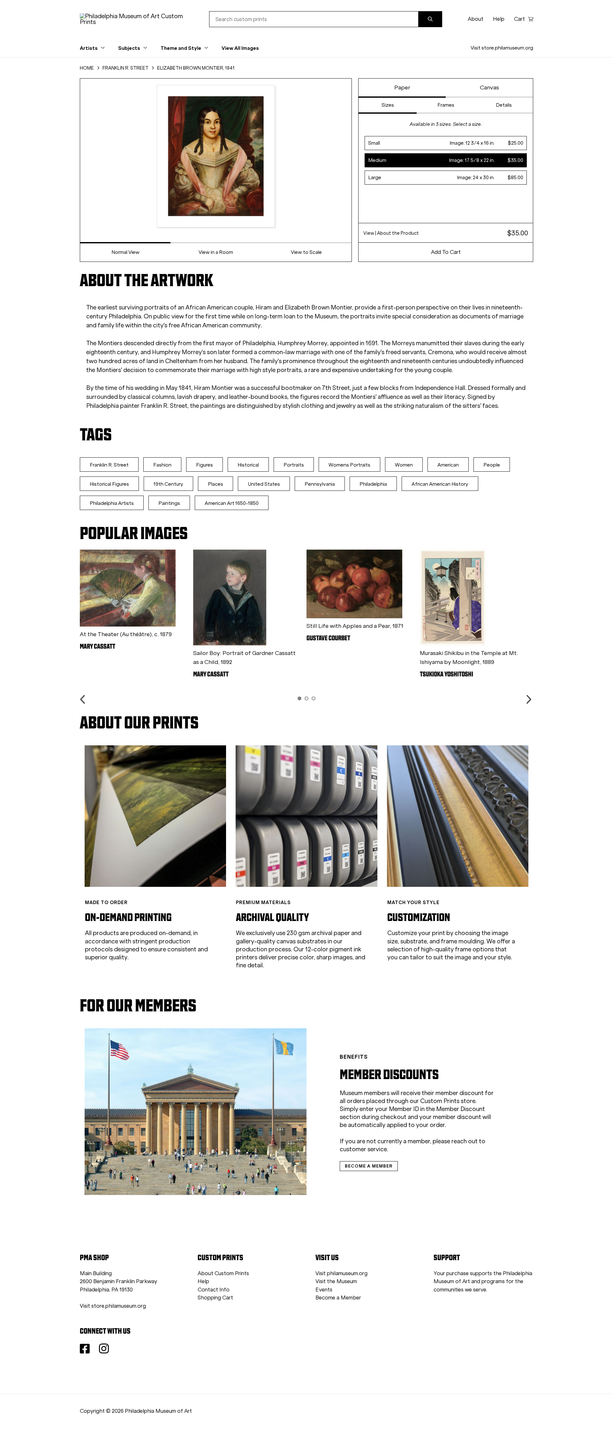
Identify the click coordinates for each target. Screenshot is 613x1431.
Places (215, 484)
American (448, 465)
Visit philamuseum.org (341, 1273)
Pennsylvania (320, 484)
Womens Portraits (349, 465)
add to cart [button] (446, 252)
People (491, 465)
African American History (440, 484)
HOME (87, 68)
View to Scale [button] (306, 252)
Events (323, 1290)
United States (264, 484)
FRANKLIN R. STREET (125, 68)
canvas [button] (489, 87)
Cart (519, 19)
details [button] (504, 105)
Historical (248, 465)
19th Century (168, 484)
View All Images (240, 48)
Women (404, 465)
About (475, 19)
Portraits (294, 465)
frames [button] (445, 105)
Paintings (169, 503)
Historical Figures (109, 484)
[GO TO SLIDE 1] (299, 698)
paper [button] (402, 87)
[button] (446, 143)
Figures (204, 465)
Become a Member (338, 1298)
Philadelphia (373, 484)
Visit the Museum (336, 1281)
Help (498, 19)
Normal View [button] (125, 252)
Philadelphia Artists (112, 503)
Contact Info (214, 1290)
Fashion (162, 465)
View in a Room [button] (216, 252)
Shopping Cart (215, 1298)
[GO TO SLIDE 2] (306, 698)
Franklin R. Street (109, 465)
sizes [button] (388, 105)
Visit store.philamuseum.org (502, 47)
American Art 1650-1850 (232, 503)
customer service (363, 1149)
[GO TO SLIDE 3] (313, 698)
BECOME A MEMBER (369, 1166)
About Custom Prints (223, 1273)
